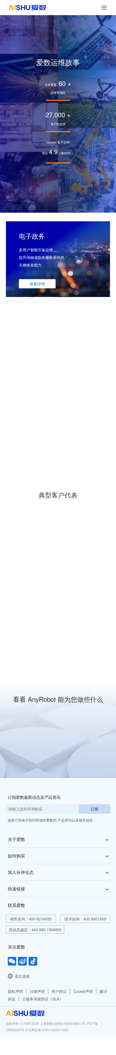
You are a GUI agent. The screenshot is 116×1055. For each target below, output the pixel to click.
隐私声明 (15, 991)
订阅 (94, 809)
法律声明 (37, 991)
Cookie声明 (83, 991)
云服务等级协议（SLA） (42, 998)
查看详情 (37, 283)
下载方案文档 (40, 755)
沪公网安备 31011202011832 (47, 1029)
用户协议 (59, 991)
